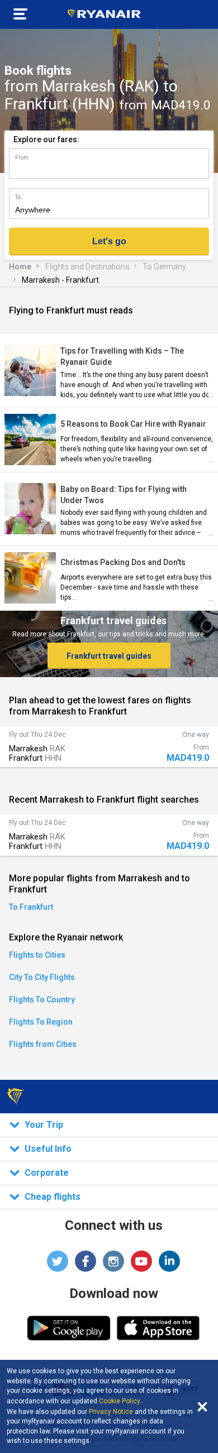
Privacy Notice (111, 1412)
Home (20, 266)
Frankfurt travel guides (109, 655)
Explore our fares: (46, 139)
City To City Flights (42, 977)
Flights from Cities (43, 1044)
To (18, 197)
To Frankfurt (31, 906)
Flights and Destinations (87, 266)
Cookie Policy (119, 1401)
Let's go (109, 241)
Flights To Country (42, 999)
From (22, 158)
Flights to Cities (37, 954)
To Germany (164, 266)
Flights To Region (41, 1021)
